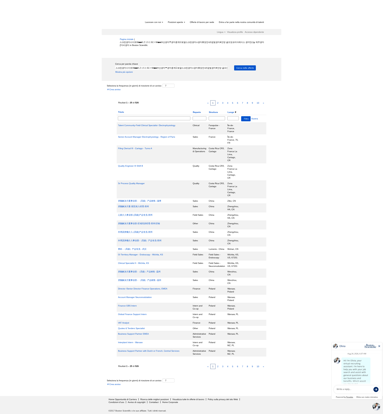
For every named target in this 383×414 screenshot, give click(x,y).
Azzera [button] (254, 118)
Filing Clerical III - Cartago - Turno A (135, 148)
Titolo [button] (121, 112)
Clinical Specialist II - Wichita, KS (133, 263)
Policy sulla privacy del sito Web (223, 399)
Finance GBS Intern (127, 306)
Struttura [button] (213, 112)
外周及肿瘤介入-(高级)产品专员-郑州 (135, 232)
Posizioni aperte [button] (176, 22)
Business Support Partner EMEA (133, 334)
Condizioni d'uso (116, 402)
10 (258, 103)
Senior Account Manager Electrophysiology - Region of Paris (146, 137)
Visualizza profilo (235, 32)
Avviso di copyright (136, 402)
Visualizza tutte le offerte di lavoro (188, 399)
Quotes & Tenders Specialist (131, 328)
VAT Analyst (123, 323)
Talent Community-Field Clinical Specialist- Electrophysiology (146, 125)
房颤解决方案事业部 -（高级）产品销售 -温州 (139, 271)
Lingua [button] (220, 32)
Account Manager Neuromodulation (135, 297)
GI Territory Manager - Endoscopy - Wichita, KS (140, 254)
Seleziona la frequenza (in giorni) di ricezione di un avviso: (134, 86)
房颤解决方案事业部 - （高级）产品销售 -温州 (139, 280)
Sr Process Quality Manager (131, 183)
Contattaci (154, 402)
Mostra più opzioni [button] (124, 72)
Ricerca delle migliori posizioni (154, 399)
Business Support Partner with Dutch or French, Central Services (148, 351)
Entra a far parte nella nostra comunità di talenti (241, 22)
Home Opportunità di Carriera (123, 399)
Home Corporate (170, 402)
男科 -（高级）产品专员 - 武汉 (132, 249)
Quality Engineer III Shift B (130, 166)
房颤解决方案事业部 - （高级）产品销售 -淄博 (139, 201)
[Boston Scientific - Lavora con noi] (137, 10)
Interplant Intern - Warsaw (130, 342)
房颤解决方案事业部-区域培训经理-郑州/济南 (139, 223)
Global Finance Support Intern (132, 314)
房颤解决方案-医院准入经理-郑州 (133, 206)
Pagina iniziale (126, 39)
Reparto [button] (197, 112)
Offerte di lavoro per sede (202, 22)
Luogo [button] (231, 112)
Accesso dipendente (254, 32)
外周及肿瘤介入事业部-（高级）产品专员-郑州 (139, 240)
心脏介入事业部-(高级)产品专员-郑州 (135, 215)
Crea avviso (115, 89)
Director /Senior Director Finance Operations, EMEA (142, 288)
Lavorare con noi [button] (153, 22)
